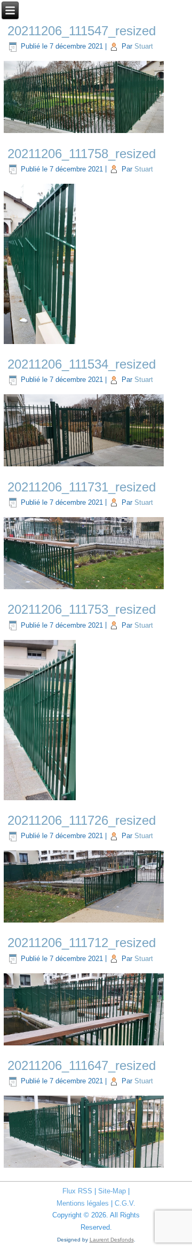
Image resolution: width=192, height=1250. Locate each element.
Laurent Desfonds (112, 1240)
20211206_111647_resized (81, 1065)
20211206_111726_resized (81, 820)
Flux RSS (77, 1191)
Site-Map (112, 1191)
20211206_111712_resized (81, 942)
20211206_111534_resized (81, 364)
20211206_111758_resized (81, 153)
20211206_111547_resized (81, 31)
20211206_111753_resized (81, 609)
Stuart (143, 46)
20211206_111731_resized (81, 487)
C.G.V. (125, 1203)
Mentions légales (83, 1203)
